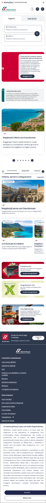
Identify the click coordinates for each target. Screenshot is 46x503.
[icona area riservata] (32, 9)
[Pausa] (43, 2)
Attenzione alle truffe (14, 91)
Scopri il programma (30, 273)
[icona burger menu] (42, 9)
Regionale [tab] (25, 170)
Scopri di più (38, 338)
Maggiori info (27, 76)
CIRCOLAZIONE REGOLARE (19, 2)
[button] (23, 33)
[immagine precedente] (14, 160)
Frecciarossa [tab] (12, 170)
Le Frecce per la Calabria (13, 244)
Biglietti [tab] (11, 18)
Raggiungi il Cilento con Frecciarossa (19, 137)
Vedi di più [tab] (31, 18)
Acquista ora (27, 319)
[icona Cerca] (37, 9)
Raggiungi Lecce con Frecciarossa (19, 208)
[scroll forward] (43, 171)
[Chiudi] (42, 426)
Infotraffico (8, 2)
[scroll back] (3, 171)
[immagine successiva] (32, 160)
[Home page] (9, 9)
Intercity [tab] (37, 170)
